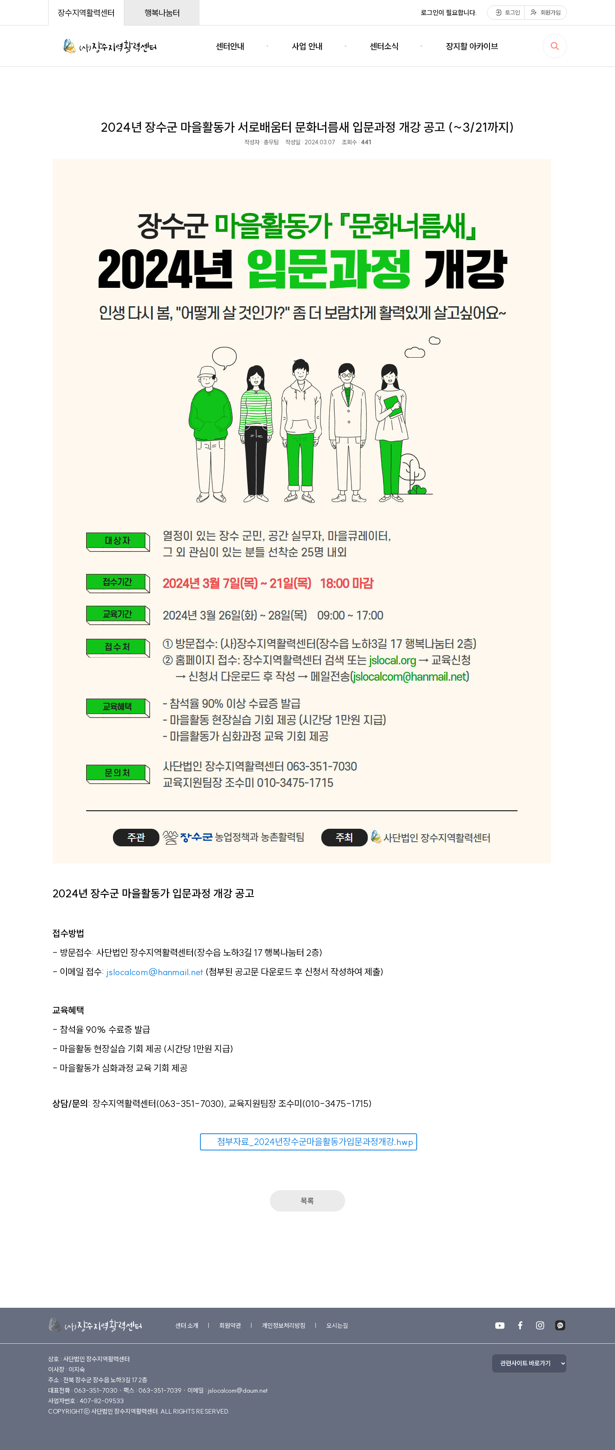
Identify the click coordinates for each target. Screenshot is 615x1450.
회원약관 (230, 1326)
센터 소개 (186, 1326)
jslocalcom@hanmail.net (154, 972)
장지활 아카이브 (472, 46)
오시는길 (337, 1326)
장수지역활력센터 (86, 13)
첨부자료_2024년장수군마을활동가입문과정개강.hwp (315, 1142)
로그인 (512, 12)
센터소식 (384, 46)
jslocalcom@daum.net (238, 1390)
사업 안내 (307, 46)
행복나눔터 (162, 13)
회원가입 (551, 12)
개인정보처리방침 (283, 1326)
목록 (307, 1201)
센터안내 (230, 46)
